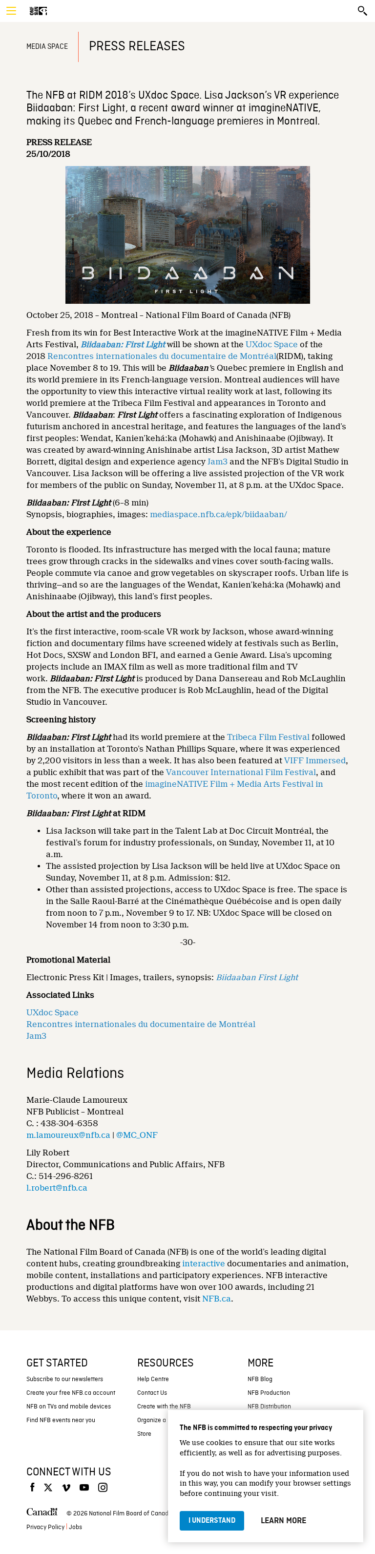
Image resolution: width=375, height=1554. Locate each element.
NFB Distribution (269, 1407)
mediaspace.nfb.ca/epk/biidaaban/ (218, 514)
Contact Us (152, 1393)
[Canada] (42, 1514)
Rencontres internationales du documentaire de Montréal (161, 356)
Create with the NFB (164, 1407)
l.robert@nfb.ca (56, 1188)
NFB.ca (216, 1298)
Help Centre (153, 1379)
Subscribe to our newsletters (64, 1379)
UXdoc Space (272, 344)
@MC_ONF (137, 1135)
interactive (203, 1263)
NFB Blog (260, 1379)
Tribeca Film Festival (268, 737)
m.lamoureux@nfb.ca (68, 1135)
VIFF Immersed (315, 760)
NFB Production (269, 1393)
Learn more (283, 1520)
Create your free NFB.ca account (70, 1393)
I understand (211, 1521)
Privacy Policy (45, 1527)
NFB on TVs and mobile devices (68, 1407)
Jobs (75, 1527)
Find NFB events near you (60, 1420)
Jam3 (218, 461)
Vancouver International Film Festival (241, 772)
